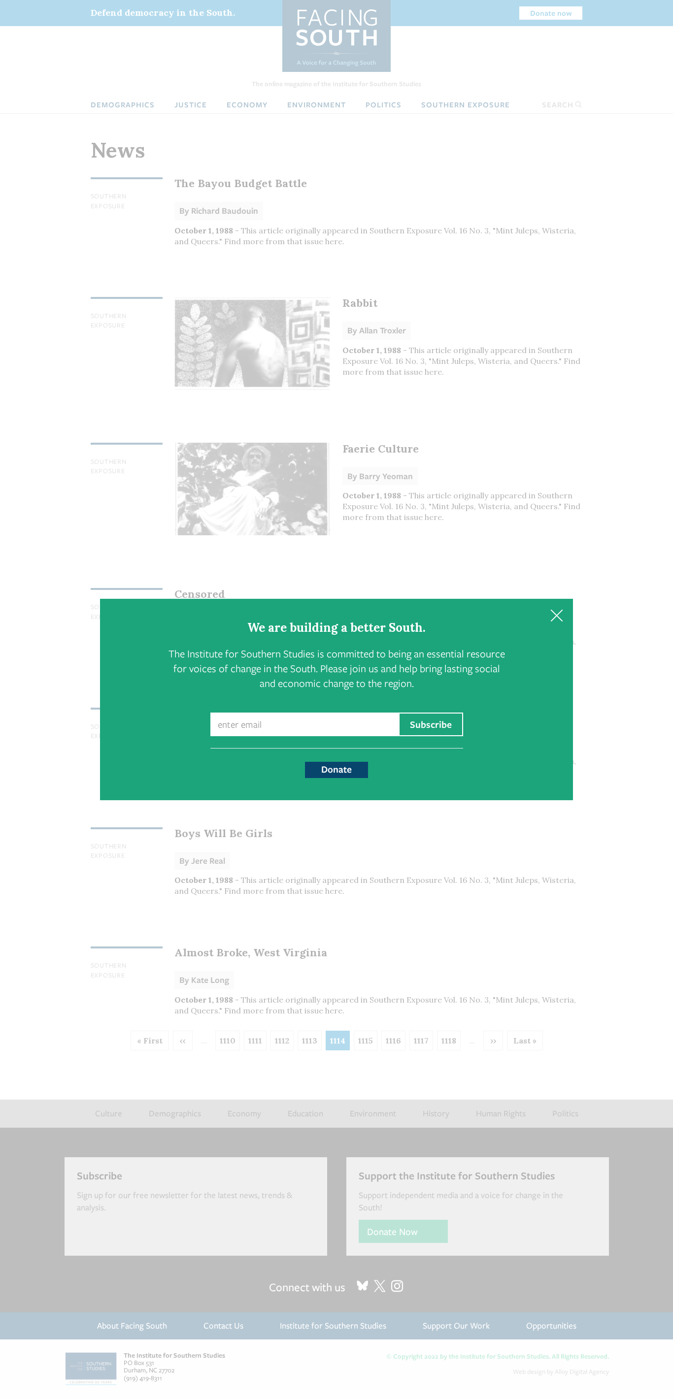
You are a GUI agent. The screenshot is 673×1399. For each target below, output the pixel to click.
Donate (336, 769)
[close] (556, 615)
